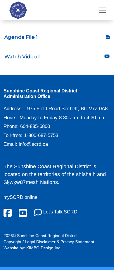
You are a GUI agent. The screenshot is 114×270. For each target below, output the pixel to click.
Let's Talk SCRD (59, 211)
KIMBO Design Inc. (43, 248)
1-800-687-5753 (41, 135)
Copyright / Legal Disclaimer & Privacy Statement (49, 241)
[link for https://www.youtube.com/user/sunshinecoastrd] (23, 212)
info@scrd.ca (33, 144)
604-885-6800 (35, 126)
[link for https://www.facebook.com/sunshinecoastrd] (8, 212)
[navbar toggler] (102, 10)
